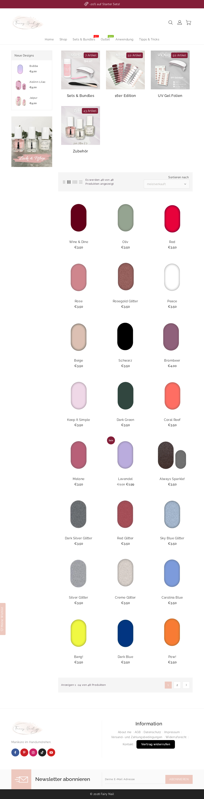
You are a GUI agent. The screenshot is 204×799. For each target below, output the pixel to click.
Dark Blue (125, 657)
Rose (78, 301)
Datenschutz (152, 732)
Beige (78, 360)
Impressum (172, 732)
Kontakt (128, 744)
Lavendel (125, 479)
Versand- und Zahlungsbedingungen (136, 737)
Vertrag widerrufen (155, 744)
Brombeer (172, 360)
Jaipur (33, 97)
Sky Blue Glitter (172, 538)
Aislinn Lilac (37, 81)
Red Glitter (125, 538)
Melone (78, 479)
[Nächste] (186, 685)
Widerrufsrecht (176, 737)
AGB (138, 732)
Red (172, 242)
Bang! (78, 657)
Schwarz (125, 360)
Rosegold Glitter (125, 301)
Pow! (172, 657)
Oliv (125, 242)
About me (124, 732)
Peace (172, 301)
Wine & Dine (78, 242)
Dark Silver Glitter (78, 538)
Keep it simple (78, 420)
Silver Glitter (78, 597)
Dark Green (125, 420)
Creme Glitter (125, 597)
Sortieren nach (178, 177)
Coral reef (172, 420)
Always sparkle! (172, 479)
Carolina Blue (172, 597)
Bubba (33, 65)
